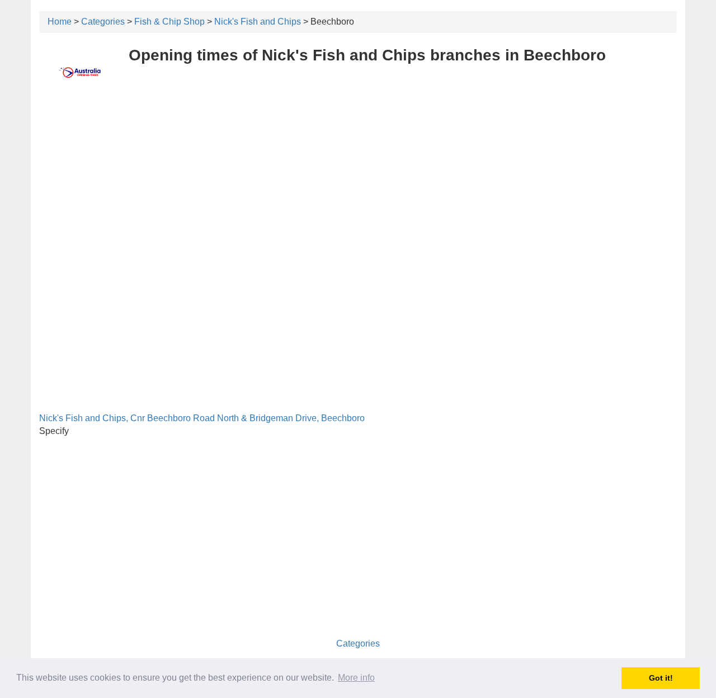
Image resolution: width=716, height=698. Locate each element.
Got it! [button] (661, 677)
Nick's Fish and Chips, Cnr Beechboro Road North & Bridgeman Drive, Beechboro (202, 418)
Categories (103, 21)
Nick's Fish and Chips (257, 21)
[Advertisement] (358, 177)
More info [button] (356, 677)
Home (60, 21)
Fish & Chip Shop (169, 21)
